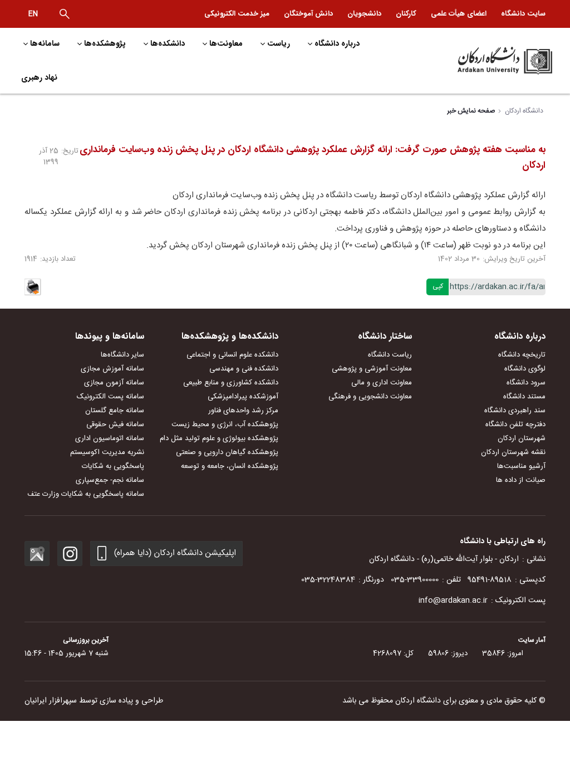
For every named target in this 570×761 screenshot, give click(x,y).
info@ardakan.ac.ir (453, 600)
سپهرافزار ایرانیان (50, 701)
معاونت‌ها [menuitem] (226, 43)
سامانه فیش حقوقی (115, 424)
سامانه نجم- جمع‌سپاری (110, 480)
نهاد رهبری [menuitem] (39, 77)
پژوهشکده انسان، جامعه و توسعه (229, 466)
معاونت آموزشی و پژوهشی (372, 369)
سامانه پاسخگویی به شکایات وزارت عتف (85, 494)
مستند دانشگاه (524, 397)
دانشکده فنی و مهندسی (243, 369)
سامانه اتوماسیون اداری (109, 438)
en (33, 14)
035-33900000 (415, 580)
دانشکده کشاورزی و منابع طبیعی (230, 383)
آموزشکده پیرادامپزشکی (243, 397)
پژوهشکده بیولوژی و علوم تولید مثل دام (219, 438)
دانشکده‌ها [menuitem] (167, 43)
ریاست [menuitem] (278, 43)
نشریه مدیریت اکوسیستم (107, 452)
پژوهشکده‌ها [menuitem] (105, 43)
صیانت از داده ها (521, 480)
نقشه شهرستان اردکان (513, 452)
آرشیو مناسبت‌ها (521, 466)
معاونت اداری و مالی (381, 383)
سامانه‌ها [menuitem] (45, 43)
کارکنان (406, 13)
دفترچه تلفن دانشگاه (515, 424)
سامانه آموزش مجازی (112, 369)
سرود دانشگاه (526, 383)
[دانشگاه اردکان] (492, 61)
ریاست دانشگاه (390, 355)
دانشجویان (364, 13)
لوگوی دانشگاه (525, 369)
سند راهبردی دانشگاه (515, 410)
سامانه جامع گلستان (114, 410)
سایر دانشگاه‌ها (122, 355)
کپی (438, 286)
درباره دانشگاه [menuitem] (337, 43)
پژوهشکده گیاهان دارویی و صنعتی (227, 452)
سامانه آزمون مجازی (114, 383)
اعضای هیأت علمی (459, 13)
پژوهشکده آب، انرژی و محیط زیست (224, 424)
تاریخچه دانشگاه (522, 355)
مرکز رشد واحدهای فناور (243, 410)
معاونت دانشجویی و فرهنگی (370, 397)
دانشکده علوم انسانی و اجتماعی (232, 355)
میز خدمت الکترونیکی (236, 13)
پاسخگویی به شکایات (113, 466)
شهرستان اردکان (522, 438)
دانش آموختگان (308, 13)
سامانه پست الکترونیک (110, 397)
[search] (65, 14)
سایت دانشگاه (523, 13)
